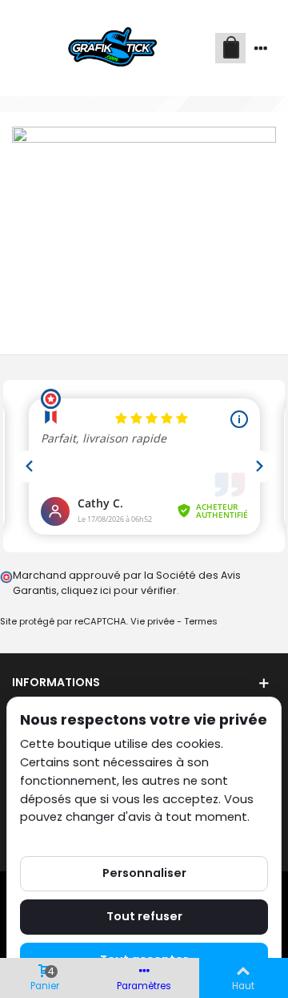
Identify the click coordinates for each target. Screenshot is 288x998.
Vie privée (152, 621)
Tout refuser (144, 916)
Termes (201, 621)
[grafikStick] (114, 48)
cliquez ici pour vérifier (119, 590)
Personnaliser (144, 873)
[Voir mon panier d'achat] (230, 48)
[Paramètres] (261, 48)
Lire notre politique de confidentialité (127, 835)
